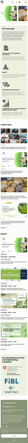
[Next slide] (25, 13)
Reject (14, 440)
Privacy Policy (4, 431)
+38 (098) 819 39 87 (9, 403)
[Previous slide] (2, 13)
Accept (14, 435)
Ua (12, 2)
